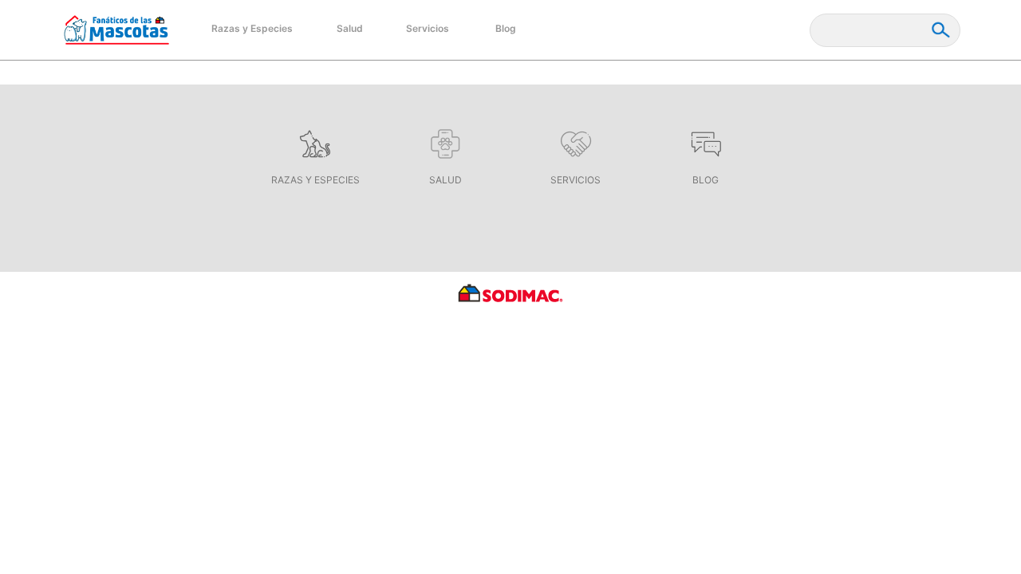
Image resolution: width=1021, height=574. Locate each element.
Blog (505, 28)
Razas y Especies (252, 28)
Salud (350, 28)
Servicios (427, 28)
